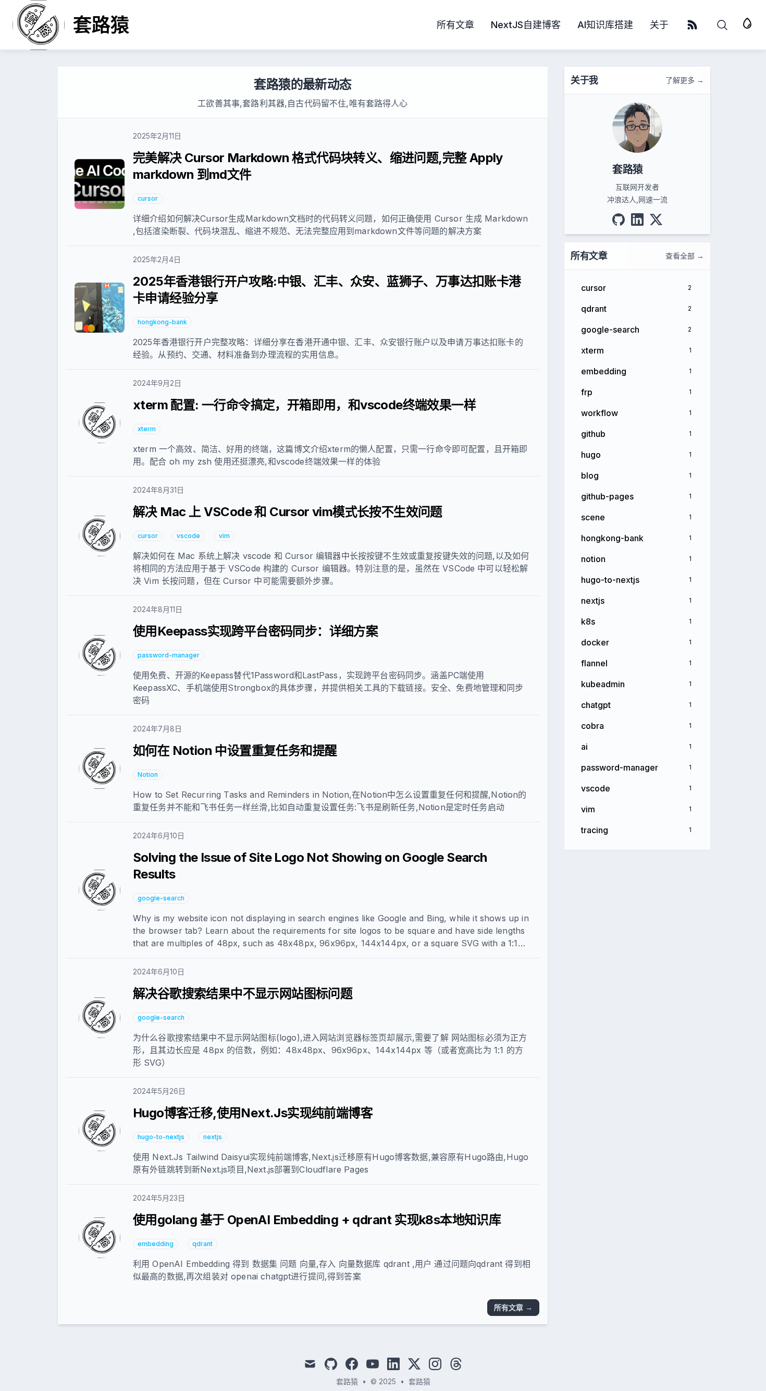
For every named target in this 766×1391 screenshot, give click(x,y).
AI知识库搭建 (605, 24)
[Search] (722, 25)
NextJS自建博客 (526, 24)
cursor (148, 198)
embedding (156, 1244)
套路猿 (419, 1381)
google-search (161, 898)
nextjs (212, 1137)
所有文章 (455, 24)
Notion (148, 774)
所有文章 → (513, 1307)
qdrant (202, 1244)
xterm (147, 429)
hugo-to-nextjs (161, 1137)
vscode (188, 536)
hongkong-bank (162, 322)
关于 (659, 24)
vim (224, 536)
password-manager (169, 655)
